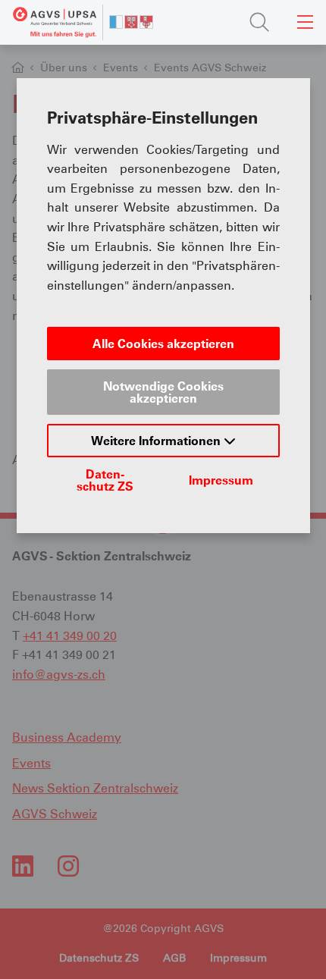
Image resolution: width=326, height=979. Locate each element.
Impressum (221, 480)
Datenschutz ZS (105, 480)
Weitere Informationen (157, 440)
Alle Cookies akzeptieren (163, 343)
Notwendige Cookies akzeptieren (163, 392)
